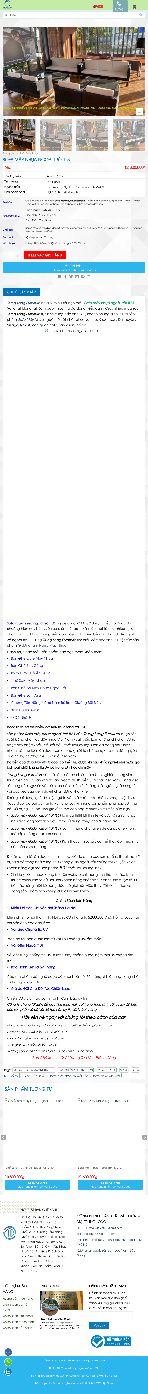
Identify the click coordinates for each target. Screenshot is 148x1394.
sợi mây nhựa (64, 227)
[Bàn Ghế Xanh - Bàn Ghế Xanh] (7, 5)
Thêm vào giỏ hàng (45, 255)
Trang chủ (9, 153)
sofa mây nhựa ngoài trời (69, 1075)
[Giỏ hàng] (134, 6)
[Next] (140, 72)
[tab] (21, 292)
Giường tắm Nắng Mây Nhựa (42, 645)
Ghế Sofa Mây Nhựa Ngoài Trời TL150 (29, 1167)
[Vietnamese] (100, 6)
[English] (95, 6)
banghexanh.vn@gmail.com (96, 1233)
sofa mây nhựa (34, 1075)
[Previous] (7, 72)
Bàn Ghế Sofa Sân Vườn (76, 1070)
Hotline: (91, 1227)
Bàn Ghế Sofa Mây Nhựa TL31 (33, 1070)
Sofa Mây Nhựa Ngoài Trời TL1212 (100, 1167)
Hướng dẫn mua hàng (18, 1298)
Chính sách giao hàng (18, 1315)
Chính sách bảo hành (17, 1327)
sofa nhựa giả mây (106, 1075)
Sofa (123, 1070)
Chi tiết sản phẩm (21, 292)
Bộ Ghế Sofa (107, 1070)
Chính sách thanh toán (18, 1321)
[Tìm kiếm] (140, 15)
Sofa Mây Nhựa (29, 153)
